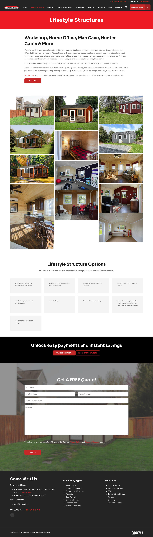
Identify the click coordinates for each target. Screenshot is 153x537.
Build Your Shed (137, 7)
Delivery (111, 500)
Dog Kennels (71, 497)
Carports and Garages (75, 491)
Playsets (69, 494)
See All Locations (21, 504)
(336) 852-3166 (145, 1)
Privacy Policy (75, 442)
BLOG (110, 7)
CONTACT (118, 7)
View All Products (73, 506)
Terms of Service (92, 442)
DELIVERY (91, 7)
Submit (33, 452)
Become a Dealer (115, 503)
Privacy (111, 497)
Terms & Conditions (116, 494)
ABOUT (100, 7)
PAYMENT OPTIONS (65, 7)
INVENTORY (51, 7)
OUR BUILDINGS (36, 7)
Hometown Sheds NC (119, 1)
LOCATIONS (79, 7)
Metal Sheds (71, 485)
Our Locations (114, 485)
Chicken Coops (72, 500)
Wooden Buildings (73, 488)
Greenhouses (71, 503)
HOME (25, 7)
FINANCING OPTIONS (64, 353)
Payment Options (115, 488)
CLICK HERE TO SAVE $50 (87, 353)
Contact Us (33, 81)
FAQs (110, 491)
